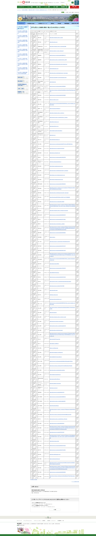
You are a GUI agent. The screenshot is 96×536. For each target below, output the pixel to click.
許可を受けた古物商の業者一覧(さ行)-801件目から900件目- (23, 68)
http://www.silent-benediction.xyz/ (55, 299)
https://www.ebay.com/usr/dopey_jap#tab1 (57, 223)
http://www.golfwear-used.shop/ (55, 383)
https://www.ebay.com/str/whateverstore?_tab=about (59, 170)
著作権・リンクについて (52, 520)
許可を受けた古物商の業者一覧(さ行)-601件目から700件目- (23, 59)
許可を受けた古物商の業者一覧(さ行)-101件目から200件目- (23, 36)
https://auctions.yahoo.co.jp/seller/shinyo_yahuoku (59, 117)
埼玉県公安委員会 (25, 9)
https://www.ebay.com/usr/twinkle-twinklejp (57, 370)
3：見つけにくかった (51, 506)
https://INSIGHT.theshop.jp (54, 272)
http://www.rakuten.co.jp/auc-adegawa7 (57, 50)
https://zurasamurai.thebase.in (55, 108)
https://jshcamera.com (53, 42)
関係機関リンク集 (61, 520)
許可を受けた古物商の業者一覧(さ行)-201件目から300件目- (23, 41)
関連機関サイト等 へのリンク (21, 92)
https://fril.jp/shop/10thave (54, 405)
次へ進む (35, 479)
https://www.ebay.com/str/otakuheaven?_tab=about (59, 73)
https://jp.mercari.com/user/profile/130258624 (58, 86)
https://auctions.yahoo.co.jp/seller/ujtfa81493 (57, 401)
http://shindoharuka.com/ (54, 68)
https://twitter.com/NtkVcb (54, 343)
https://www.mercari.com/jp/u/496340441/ (57, 423)
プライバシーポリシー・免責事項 (40, 520)
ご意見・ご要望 (20, 88)
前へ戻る (32, 479)
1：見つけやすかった (36, 506)
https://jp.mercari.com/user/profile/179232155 (58, 268)
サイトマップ (20, 520)
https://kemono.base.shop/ (54, 441)
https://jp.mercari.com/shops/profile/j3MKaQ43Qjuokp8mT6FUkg (61, 361)
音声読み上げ (51, 2)
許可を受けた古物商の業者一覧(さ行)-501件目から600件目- (23, 55)
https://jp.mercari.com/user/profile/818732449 (58, 277)
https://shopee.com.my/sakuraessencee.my (57, 175)
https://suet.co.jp (52, 135)
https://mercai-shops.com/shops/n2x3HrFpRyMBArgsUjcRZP (60, 414)
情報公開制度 (20, 81)
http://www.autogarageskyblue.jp (55, 161)
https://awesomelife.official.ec (55, 379)
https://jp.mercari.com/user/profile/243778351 (58, 219)
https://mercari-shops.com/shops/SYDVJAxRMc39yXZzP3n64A (61, 365)
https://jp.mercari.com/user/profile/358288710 (58, 396)
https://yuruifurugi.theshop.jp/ (55, 458)
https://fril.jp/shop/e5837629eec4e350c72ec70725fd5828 (60, 197)
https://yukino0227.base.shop (55, 339)
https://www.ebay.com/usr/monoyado (56, 330)
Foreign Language (35, 2)
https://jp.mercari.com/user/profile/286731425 (58, 250)
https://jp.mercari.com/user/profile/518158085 (58, 95)
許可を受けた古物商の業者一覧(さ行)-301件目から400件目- (23, 45)
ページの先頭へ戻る (75, 481)
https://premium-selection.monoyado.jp (56, 321)
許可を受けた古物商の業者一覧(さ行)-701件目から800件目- (23, 64)
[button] (74, 7)
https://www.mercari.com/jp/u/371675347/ (57, 148)
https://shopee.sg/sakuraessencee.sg (56, 166)
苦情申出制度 (20, 77)
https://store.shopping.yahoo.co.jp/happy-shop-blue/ (59, 210)
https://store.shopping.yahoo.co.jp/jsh (56, 37)
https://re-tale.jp (52, 237)
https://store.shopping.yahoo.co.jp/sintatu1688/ (58, 46)
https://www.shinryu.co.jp (54, 126)
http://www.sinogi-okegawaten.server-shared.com (58, 64)
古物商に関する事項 (31, 9)
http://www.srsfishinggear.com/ (55, 454)
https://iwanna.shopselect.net (55, 152)
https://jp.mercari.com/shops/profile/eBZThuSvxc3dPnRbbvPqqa (61, 144)
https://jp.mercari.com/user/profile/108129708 (58, 157)
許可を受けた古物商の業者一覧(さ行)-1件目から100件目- (22, 32)
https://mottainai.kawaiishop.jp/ (55, 374)
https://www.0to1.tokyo (54, 290)
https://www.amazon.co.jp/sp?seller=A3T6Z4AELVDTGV (60, 241)
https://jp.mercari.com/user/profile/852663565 (58, 472)
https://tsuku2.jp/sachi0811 (54, 263)
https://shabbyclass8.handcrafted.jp (56, 130)
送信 (55, 509)
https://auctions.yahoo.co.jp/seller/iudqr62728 (58, 325)
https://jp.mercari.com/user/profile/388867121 (58, 55)
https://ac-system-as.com (54, 99)
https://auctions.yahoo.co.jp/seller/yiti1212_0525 (58, 59)
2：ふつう (43, 506)
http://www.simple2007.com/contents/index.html (58, 77)
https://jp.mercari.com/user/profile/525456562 (58, 232)
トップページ (19, 9)
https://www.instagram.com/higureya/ (56, 352)
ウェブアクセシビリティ (28, 520)
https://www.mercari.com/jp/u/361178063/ (57, 201)
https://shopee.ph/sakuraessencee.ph (56, 179)
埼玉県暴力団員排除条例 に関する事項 (22, 85)
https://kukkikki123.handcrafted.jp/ (56, 356)
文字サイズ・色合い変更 (43, 2)
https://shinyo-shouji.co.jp (54, 121)
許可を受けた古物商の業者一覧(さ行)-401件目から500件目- (23, 50)
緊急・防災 (74, 6)
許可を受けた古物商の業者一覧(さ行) (41, 9)
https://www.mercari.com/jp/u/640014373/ (57, 392)
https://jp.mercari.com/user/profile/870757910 (58, 445)
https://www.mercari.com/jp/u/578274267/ (57, 432)
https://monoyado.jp (53, 312)
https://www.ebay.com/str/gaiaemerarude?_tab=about (59, 192)
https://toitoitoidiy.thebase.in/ (55, 139)
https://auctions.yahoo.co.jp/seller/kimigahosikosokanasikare (60, 281)
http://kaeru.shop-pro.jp (54, 294)
